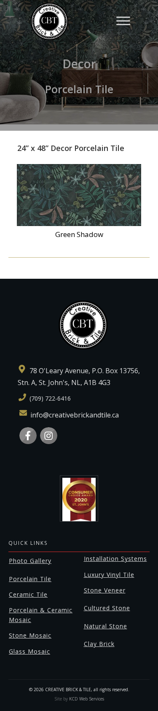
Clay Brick (99, 644)
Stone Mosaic (30, 635)
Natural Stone (105, 626)
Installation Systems (115, 559)
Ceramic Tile (28, 594)
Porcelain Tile (30, 579)
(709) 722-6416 (50, 398)
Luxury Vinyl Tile (109, 575)
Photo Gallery (30, 561)
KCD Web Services (86, 699)
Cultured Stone (107, 608)
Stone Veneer (105, 590)
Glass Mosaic (29, 651)
